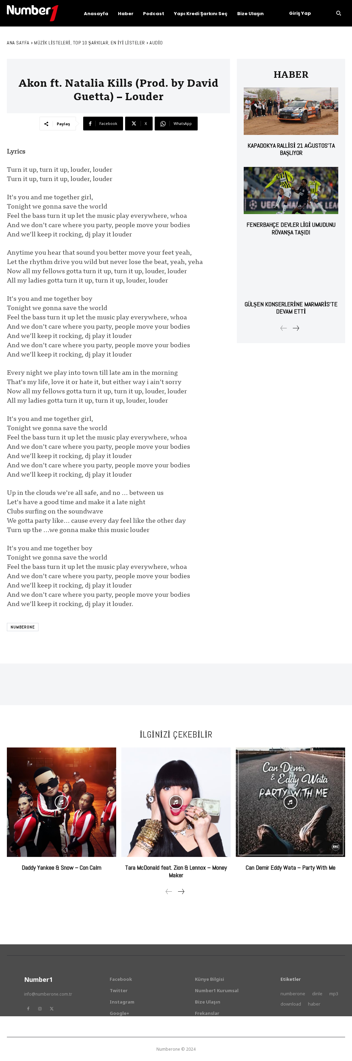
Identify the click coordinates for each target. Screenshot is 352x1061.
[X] (51, 1009)
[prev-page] (283, 328)
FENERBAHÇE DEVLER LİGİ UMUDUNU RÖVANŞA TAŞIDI (291, 228)
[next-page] (295, 328)
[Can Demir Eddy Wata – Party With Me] (290, 802)
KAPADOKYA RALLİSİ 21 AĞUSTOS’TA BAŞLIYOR (291, 149)
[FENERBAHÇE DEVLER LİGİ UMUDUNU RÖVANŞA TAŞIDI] (291, 190)
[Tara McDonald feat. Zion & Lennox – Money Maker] (176, 802)
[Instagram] (40, 1009)
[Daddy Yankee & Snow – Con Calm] (61, 802)
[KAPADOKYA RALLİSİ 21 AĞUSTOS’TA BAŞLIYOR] (291, 111)
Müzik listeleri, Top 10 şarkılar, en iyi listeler (89, 43)
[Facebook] (28, 1009)
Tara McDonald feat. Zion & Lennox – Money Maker (176, 871)
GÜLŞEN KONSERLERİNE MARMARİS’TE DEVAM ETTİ (291, 308)
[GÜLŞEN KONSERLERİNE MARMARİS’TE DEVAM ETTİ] (291, 269)
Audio (156, 43)
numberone (23, 627)
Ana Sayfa (18, 43)
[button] (338, 13)
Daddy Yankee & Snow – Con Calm (61, 867)
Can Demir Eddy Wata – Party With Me (291, 867)
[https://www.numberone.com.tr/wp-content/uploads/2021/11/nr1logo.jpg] (32, 13)
